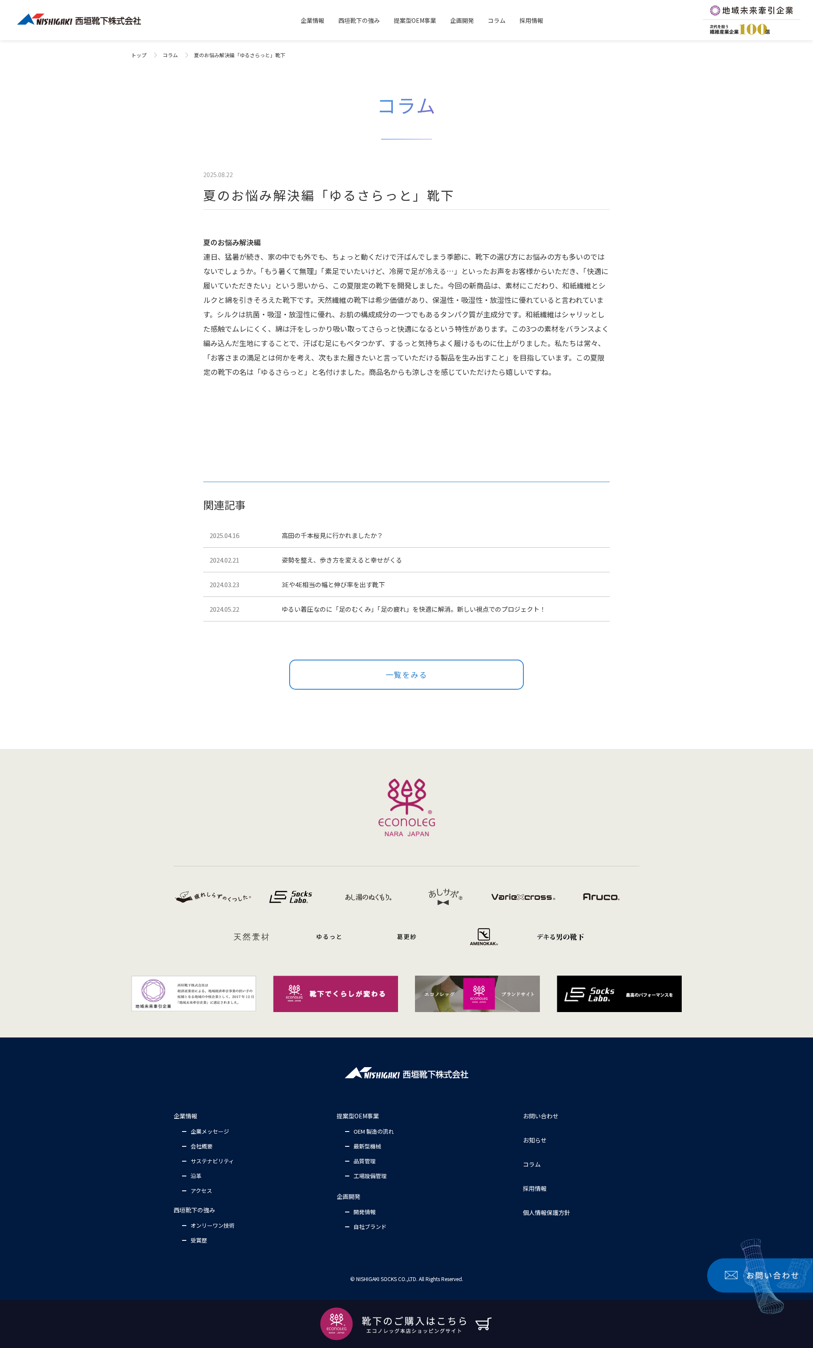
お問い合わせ (541, 1116)
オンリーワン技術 (213, 1225)
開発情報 (365, 1212)
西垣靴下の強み (194, 1210)
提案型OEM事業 (358, 1116)
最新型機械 (367, 1146)
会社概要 (202, 1146)
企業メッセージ (210, 1131)
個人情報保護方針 (546, 1212)
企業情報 (185, 1116)
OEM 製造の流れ (374, 1131)
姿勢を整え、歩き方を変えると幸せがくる (342, 559)
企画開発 (348, 1196)
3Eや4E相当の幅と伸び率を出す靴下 (333, 584)
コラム (170, 54)
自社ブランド (370, 1227)
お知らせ (535, 1140)
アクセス (201, 1191)
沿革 (196, 1176)
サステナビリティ (212, 1161)
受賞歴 (199, 1240)
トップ (139, 54)
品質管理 (365, 1161)
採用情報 (535, 1188)
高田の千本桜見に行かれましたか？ (332, 535)
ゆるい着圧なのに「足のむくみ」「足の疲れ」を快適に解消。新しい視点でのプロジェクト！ (414, 609)
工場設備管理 (370, 1176)
